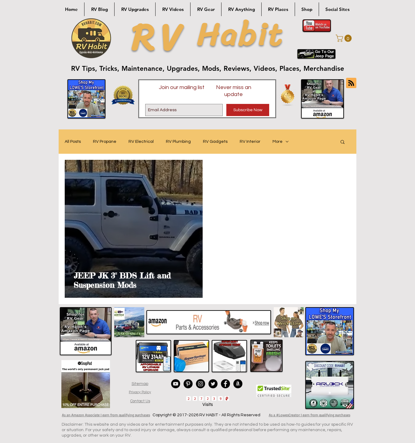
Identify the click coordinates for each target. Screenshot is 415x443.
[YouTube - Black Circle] (175, 383)
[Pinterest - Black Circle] (188, 383)
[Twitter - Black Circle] (213, 383)
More (278, 141)
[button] (344, 38)
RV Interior (250, 141)
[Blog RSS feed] (351, 83)
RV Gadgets (215, 141)
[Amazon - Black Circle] (237, 383)
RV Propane (104, 141)
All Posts (73, 141)
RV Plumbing (178, 141)
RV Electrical (141, 141)
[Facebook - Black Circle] (225, 383)
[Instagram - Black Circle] (200, 383)
